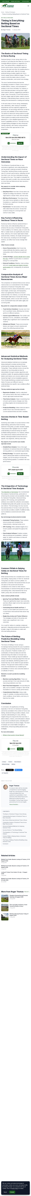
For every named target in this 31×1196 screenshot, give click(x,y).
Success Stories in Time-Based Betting (12, 830)
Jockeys (4, 761)
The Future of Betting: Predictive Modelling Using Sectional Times (15, 840)
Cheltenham (5, 1)
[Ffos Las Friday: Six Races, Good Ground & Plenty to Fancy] (4, 907)
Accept (12, 1192)
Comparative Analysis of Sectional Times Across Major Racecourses (15, 823)
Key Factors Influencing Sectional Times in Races (15, 820)
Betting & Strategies (10, 12)
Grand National (15, 1)
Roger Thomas (14, 785)
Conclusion (5, 843)
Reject (5, 1192)
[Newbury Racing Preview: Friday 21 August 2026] (4, 916)
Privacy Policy (14, 1188)
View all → (27, 891)
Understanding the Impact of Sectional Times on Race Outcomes (15, 817)
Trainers (10, 761)
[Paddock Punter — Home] (7, 6)
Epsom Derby (25, 1)
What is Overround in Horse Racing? (13, 735)
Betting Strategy (5, 764)
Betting (13, 764)
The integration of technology (9, 492)
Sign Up (20, 143)
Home (2, 12)
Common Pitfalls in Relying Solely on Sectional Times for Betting (14, 836)
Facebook (19, 770)
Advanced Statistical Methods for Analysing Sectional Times (13, 827)
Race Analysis (18, 761)
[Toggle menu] (28, 5)
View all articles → (14, 804)
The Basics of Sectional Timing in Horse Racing (14, 814)
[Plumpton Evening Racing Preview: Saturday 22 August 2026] (4, 898)
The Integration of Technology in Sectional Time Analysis (15, 833)
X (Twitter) (10, 770)
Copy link (6, 773)
